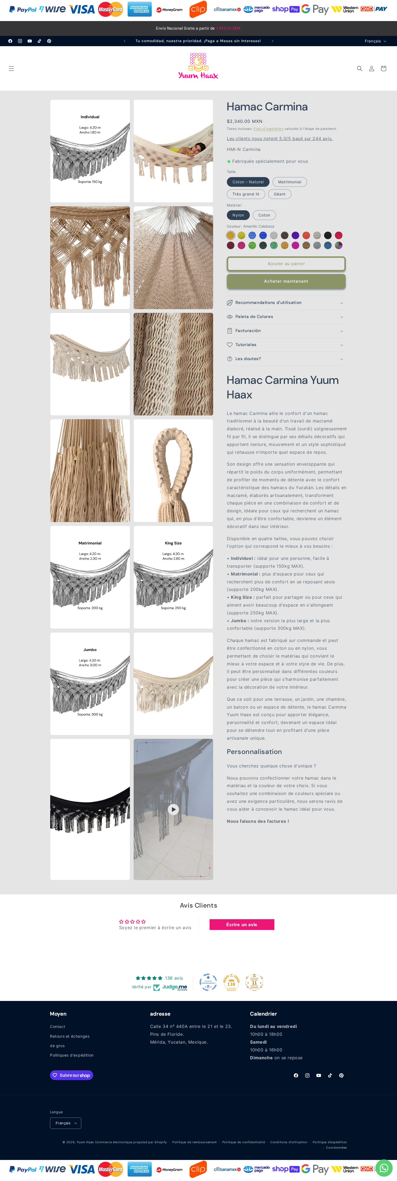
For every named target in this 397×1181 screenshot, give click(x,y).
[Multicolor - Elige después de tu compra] (338, 245)
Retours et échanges (69, 1036)
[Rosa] (241, 245)
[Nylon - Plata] (317, 245)
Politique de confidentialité (243, 1142)
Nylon (238, 215)
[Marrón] (284, 235)
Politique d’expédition (330, 1142)
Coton (264, 215)
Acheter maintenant (286, 281)
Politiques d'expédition (72, 1055)
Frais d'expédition (269, 129)
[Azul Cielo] (252, 235)
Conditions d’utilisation (288, 1142)
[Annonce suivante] (272, 41)
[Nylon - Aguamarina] (274, 245)
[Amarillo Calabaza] (230, 235)
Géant (280, 194)
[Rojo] (338, 235)
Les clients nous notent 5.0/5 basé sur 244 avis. (280, 138)
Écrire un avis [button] (241, 924)
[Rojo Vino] (230, 245)
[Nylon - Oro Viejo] (306, 245)
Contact (57, 1026)
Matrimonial (289, 182)
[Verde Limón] (252, 245)
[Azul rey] (263, 235)
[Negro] (328, 235)
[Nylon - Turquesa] (328, 245)
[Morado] (295, 235)
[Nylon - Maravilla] (295, 245)
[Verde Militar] (263, 245)
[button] (11, 69)
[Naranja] (306, 235)
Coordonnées (336, 1147)
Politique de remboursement (194, 1142)
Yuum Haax (85, 1142)
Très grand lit (246, 194)
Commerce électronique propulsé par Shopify (131, 1142)
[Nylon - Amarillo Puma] (284, 245)
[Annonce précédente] (124, 41)
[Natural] (317, 235)
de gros (57, 1045)
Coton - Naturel (248, 182)
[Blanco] (274, 235)
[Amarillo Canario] (241, 235)
